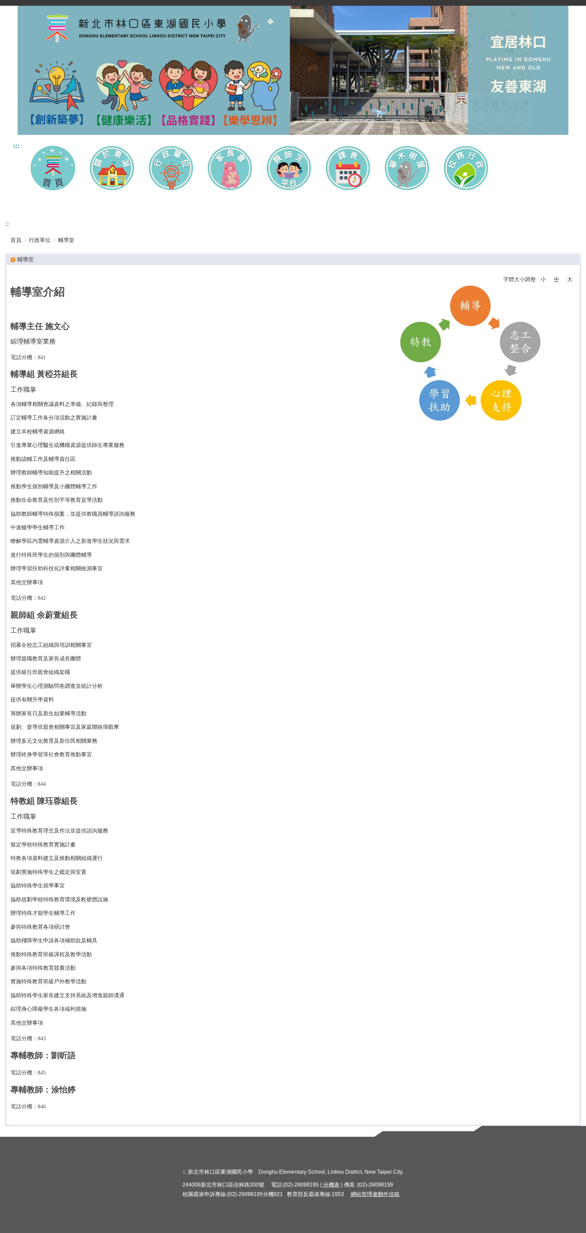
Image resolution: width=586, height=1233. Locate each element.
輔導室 (66, 240)
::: (16, 146)
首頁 (16, 240)
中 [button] (556, 279)
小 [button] (543, 279)
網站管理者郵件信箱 (375, 1194)
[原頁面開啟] (52, 168)
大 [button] (569, 279)
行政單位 (40, 240)
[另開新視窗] (288, 168)
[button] (111, 168)
